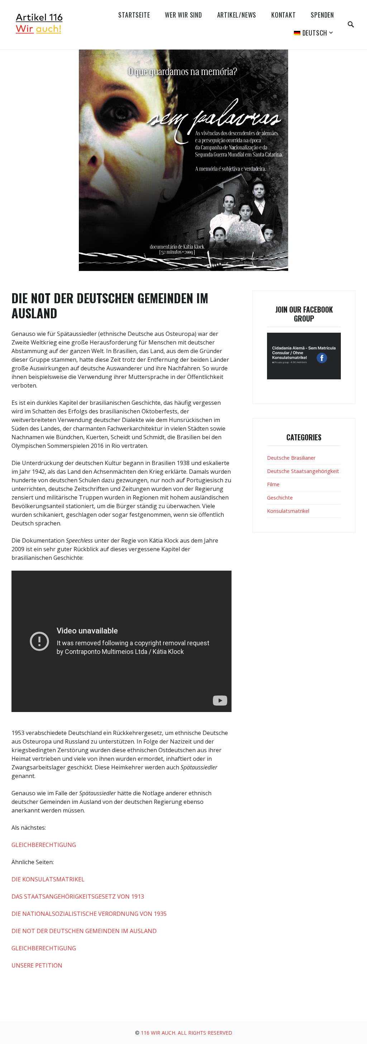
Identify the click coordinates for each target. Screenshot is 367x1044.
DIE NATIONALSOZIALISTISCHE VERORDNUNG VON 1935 (89, 914)
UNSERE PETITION (36, 965)
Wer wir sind (183, 14)
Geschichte (280, 497)
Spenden (322, 14)
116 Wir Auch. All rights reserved (186, 1032)
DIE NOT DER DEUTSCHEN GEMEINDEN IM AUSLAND (84, 931)
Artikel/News (237, 14)
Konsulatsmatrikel (288, 510)
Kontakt (283, 14)
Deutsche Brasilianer (291, 457)
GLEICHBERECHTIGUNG (43, 845)
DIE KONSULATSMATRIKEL (48, 879)
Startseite (134, 14)
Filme (273, 484)
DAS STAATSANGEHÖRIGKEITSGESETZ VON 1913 (77, 896)
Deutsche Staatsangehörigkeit (303, 471)
